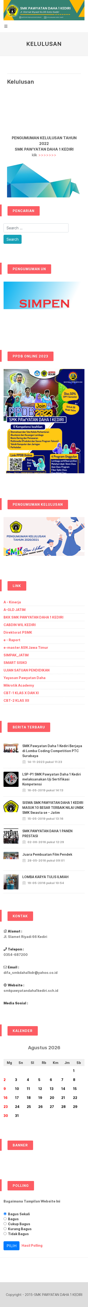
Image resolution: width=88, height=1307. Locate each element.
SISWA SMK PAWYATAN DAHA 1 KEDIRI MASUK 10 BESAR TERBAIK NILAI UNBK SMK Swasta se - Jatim (53, 808)
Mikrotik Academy (19, 685)
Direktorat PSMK (18, 632)
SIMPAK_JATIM (16, 655)
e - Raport (12, 640)
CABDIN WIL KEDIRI (20, 625)
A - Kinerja (12, 602)
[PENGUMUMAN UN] (44, 307)
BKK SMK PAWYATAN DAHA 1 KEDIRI (33, 617)
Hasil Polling (32, 1245)
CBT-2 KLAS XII (16, 700)
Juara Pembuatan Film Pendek (47, 854)
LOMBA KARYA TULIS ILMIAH (45, 877)
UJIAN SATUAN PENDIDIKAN (27, 670)
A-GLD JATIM (15, 610)
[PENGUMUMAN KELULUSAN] (44, 540)
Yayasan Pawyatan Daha (25, 678)
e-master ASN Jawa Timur (26, 647)
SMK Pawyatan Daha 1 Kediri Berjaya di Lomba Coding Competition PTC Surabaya (52, 751)
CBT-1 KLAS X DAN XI (21, 693)
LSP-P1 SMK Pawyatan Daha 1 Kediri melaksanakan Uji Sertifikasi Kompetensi (51, 779)
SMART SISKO (15, 663)
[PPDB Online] (44, 425)
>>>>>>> (47, 154)
